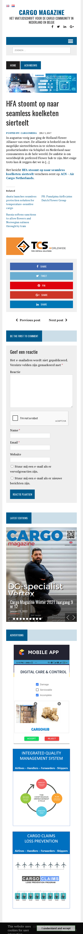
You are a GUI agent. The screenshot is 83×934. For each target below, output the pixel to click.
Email (14, 442)
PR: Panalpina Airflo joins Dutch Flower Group (57, 198)
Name (14, 430)
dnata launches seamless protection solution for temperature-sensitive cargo (21, 202)
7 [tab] (30, 619)
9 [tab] (37, 619)
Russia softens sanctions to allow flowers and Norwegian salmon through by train (21, 220)
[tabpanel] (41, 574)
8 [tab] (33, 619)
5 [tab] (24, 619)
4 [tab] (20, 619)
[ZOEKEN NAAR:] (41, 49)
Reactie (15, 372)
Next (74, 617)
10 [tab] (40, 619)
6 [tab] (27, 619)
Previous (68, 617)
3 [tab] (17, 619)
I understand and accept (56, 928)
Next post (56, 320)
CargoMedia (29, 133)
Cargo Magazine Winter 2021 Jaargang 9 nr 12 (41, 604)
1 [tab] (10, 619)
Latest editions (19, 518)
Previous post (30, 320)
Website (15, 454)
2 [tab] (14, 619)
